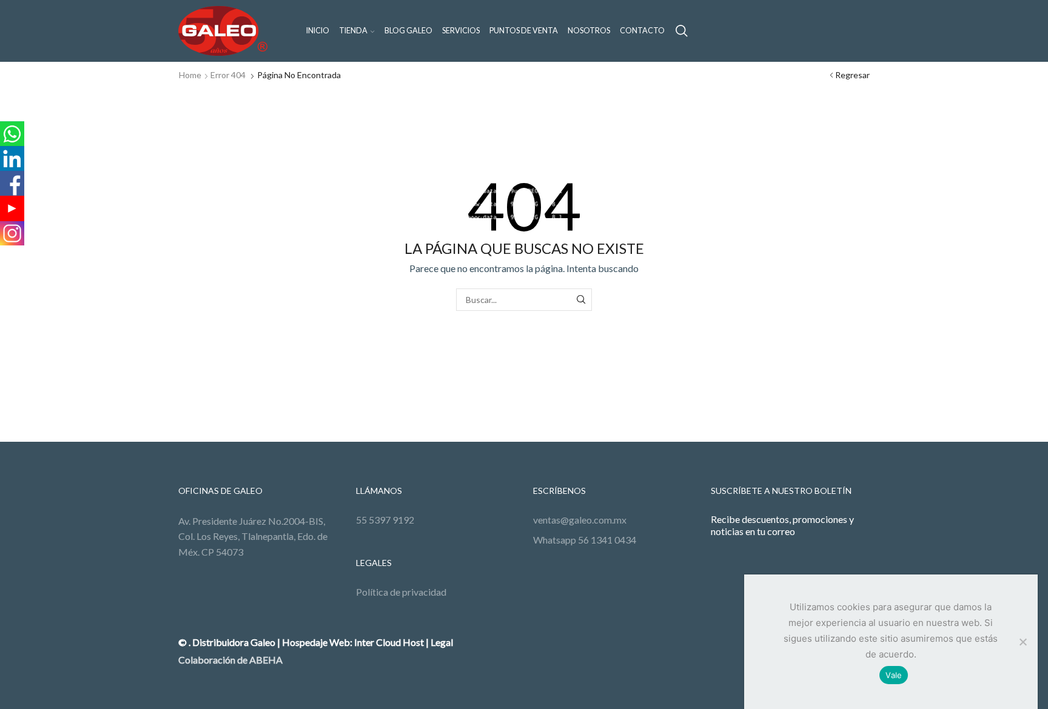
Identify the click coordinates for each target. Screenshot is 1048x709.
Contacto (642, 30)
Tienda (353, 30)
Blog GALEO (408, 30)
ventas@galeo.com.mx (579, 519)
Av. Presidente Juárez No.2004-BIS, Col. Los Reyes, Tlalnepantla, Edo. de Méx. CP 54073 (253, 536)
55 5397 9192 (385, 519)
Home (190, 75)
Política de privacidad (401, 591)
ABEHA (266, 659)
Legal (442, 642)
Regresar (852, 75)
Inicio (317, 30)
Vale (893, 675)
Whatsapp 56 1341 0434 (584, 539)
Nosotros (589, 30)
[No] (1022, 642)
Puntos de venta (523, 30)
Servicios (461, 30)
